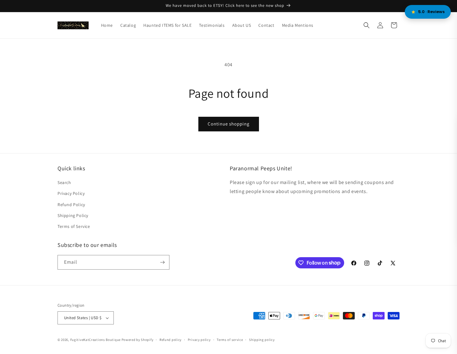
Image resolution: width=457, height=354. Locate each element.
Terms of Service (74, 226)
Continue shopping (229, 124)
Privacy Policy (71, 193)
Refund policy (170, 339)
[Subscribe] (162, 262)
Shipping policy (262, 339)
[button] (366, 25)
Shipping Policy (73, 215)
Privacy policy (199, 339)
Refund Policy (71, 204)
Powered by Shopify (138, 339)
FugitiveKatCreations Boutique (95, 339)
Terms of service (230, 339)
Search (64, 182)
